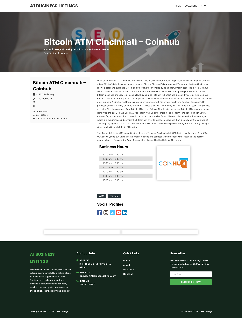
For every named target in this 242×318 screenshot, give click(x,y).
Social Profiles (40, 115)
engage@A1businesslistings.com (98, 276)
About (126, 265)
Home (177, 6)
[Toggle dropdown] (211, 6)
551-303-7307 (87, 284)
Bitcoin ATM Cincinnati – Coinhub (50, 118)
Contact (128, 274)
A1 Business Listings (54, 6)
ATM (56, 49)
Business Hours (41, 111)
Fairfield (65, 49)
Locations (191, 6)
